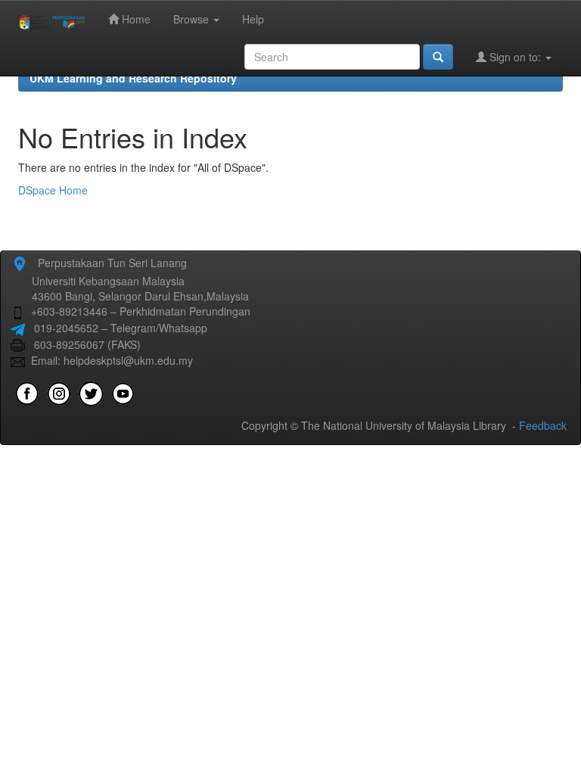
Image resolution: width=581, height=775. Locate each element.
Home (135, 18)
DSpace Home (53, 190)
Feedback (543, 425)
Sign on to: (515, 56)
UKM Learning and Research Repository (133, 78)
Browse (192, 18)
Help (253, 18)
